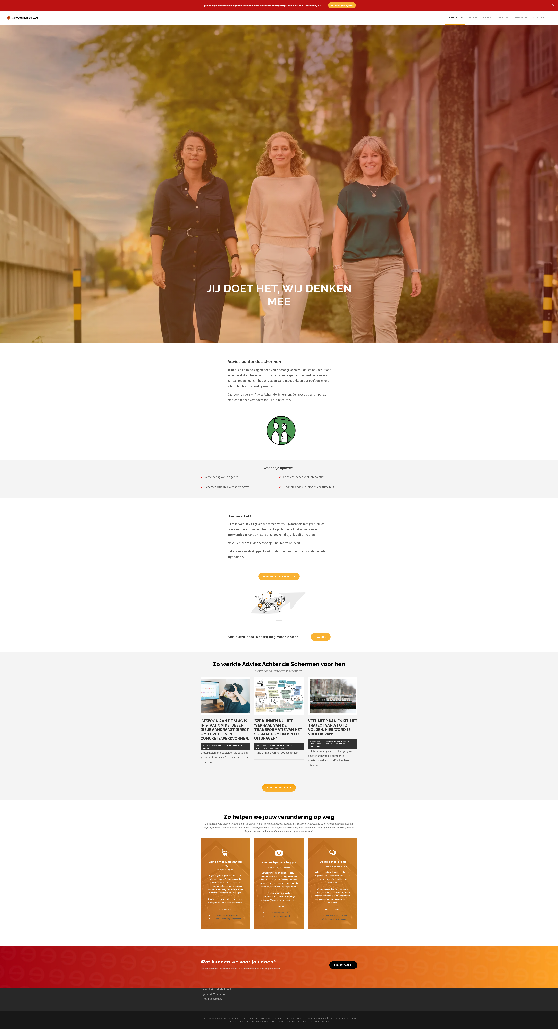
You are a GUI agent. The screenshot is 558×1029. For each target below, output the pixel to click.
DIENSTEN (453, 17)
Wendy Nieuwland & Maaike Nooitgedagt (262, 1021)
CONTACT (539, 17)
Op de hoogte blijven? (342, 5)
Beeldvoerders (287, 1018)
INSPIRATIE (521, 17)
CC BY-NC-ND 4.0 (320, 1021)
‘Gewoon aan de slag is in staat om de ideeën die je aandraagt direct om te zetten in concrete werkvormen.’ (225, 730)
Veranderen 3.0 (222, 994)
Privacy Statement (259, 1018)
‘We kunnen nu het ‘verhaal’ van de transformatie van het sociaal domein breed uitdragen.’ (278, 730)
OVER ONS (503, 17)
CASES (487, 17)
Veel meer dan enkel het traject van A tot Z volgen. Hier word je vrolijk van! (332, 727)
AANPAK (472, 17)
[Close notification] (553, 5)
